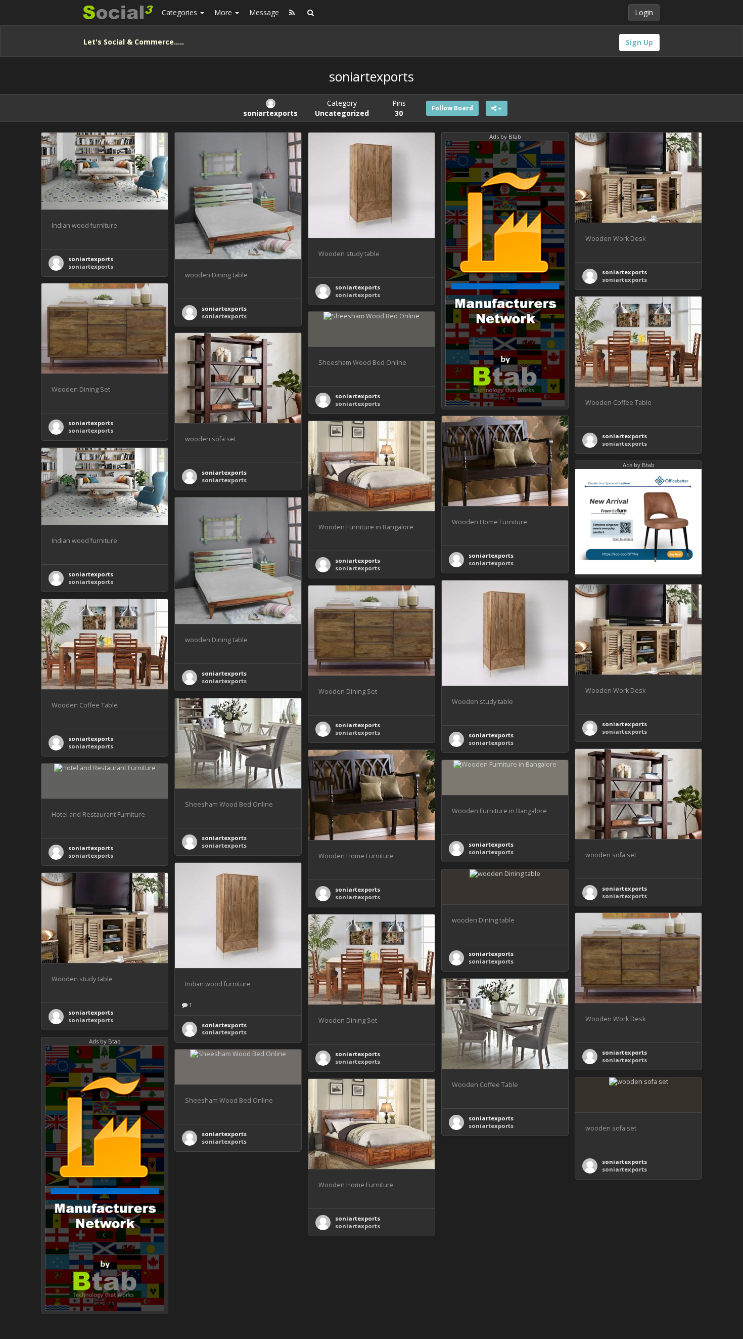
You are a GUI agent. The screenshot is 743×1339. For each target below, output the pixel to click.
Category (342, 108)
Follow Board (452, 108)
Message (264, 12)
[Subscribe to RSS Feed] (292, 12)
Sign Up (639, 42)
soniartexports (90, 259)
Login (644, 12)
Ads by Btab (505, 136)
